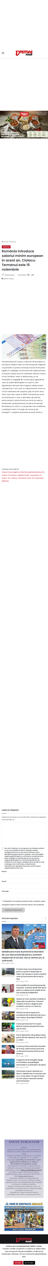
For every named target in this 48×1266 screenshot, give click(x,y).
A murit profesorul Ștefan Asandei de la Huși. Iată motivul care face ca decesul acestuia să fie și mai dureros (30, 1050)
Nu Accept (29, 1263)
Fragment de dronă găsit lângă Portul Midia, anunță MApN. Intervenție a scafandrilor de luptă (31, 1062)
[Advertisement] (24, 24)
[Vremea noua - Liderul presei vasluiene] (24, 53)
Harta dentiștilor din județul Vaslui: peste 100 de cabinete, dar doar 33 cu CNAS (31, 1037)
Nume (4, 871)
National (13, 242)
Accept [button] (18, 1263)
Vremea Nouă (9, 275)
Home (5, 242)
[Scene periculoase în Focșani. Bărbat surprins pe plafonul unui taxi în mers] (8, 1027)
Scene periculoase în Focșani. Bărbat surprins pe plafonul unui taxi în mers (30, 1026)
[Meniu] (3, 54)
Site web (5, 891)
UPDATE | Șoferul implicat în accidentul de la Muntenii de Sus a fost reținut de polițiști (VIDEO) (30, 1015)
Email (4, 881)
